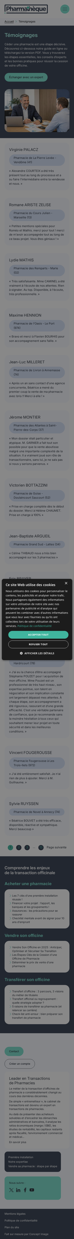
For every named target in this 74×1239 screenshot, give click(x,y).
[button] (37, 653)
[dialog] (37, 619)
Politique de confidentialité (34, 626)
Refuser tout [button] (38, 644)
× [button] (66, 583)
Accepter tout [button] (38, 634)
